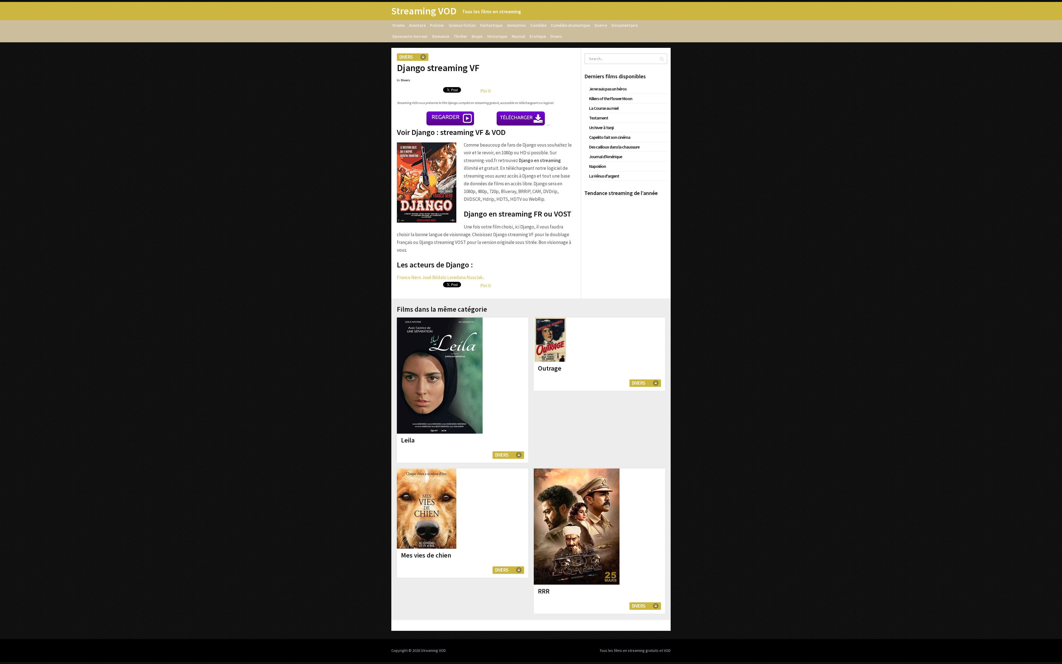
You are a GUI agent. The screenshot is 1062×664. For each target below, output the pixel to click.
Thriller (460, 36)
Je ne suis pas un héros (607, 89)
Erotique (538, 36)
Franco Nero (409, 277)
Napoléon (597, 166)
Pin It (485, 91)
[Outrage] (550, 339)
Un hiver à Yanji (601, 127)
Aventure (417, 25)
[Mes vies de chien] (426, 508)
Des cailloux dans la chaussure (614, 147)
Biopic (477, 36)
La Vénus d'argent (604, 176)
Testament (598, 118)
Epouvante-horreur (410, 36)
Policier (437, 25)
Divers (556, 36)
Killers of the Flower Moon (610, 98)
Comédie (538, 25)
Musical (518, 36)
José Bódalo (434, 277)
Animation (516, 25)
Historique (497, 36)
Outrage (549, 368)
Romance (440, 36)
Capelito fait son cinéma (609, 137)
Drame (398, 25)
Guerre (600, 25)
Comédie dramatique (570, 25)
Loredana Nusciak (465, 277)
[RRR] (577, 526)
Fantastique (491, 25)
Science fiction (462, 25)
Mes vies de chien (426, 555)
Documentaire (624, 25)
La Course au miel (603, 108)
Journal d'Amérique (605, 156)
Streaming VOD (424, 11)
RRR (544, 591)
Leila (408, 440)
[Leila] (440, 375)
